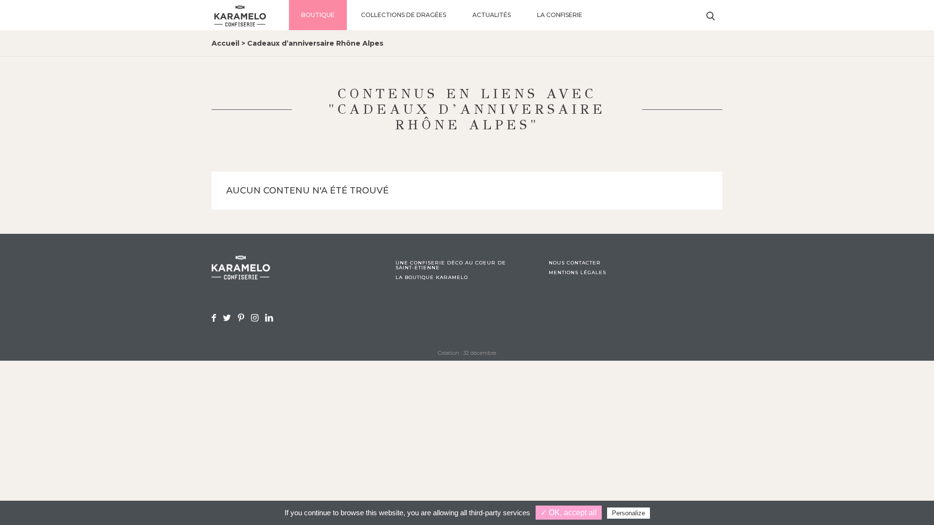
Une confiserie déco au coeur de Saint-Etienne (450, 265)
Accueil (225, 43)
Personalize (628, 513)
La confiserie (559, 14)
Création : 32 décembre (467, 353)
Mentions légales (577, 272)
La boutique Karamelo (431, 277)
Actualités (491, 14)
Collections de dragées (403, 14)
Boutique (318, 14)
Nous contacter (575, 263)
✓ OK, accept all (568, 512)
